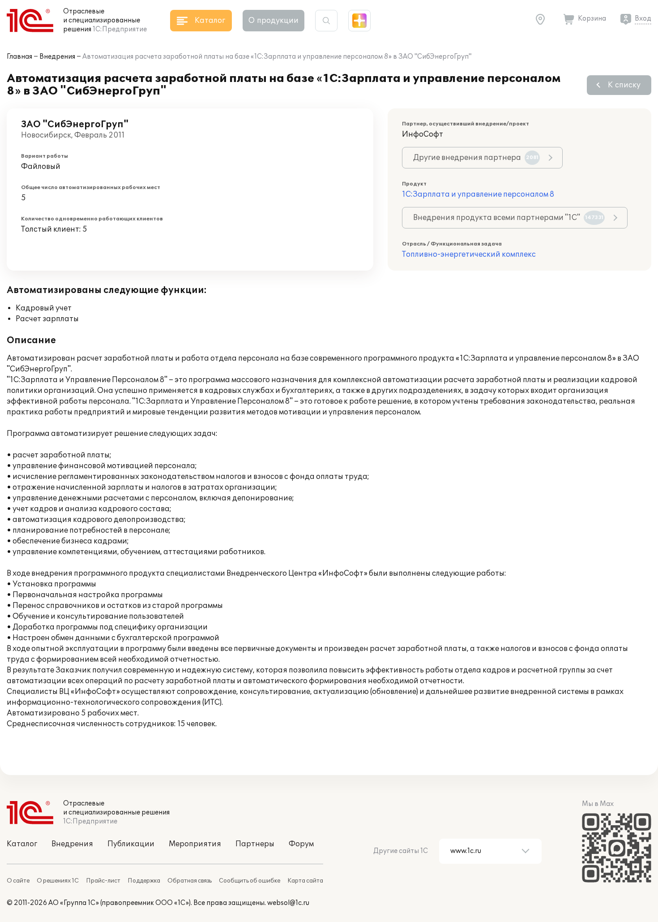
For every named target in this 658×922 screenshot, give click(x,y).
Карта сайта (305, 880)
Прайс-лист (103, 880)
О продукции (273, 20)
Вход (643, 18)
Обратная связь (189, 880)
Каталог (22, 844)
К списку (624, 85)
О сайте (18, 880)
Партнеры (254, 844)
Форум (301, 844)
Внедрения (57, 56)
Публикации (130, 844)
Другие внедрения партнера (475, 157)
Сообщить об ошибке (249, 880)
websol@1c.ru (288, 903)
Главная (19, 56)
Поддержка (144, 880)
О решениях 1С (58, 880)
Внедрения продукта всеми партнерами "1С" (508, 217)
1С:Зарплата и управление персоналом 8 (478, 194)
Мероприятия (195, 844)
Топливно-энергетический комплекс (469, 254)
